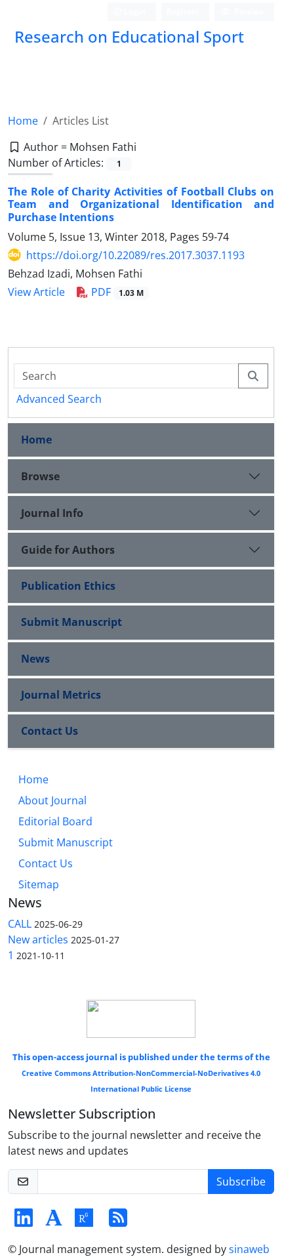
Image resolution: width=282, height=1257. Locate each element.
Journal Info (52, 513)
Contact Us (49, 731)
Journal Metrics (61, 695)
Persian (248, 11)
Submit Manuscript (71, 622)
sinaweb (249, 1249)
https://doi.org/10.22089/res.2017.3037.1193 (135, 255)
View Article (36, 292)
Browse (40, 476)
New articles (38, 939)
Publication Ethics (68, 586)
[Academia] (54, 1221)
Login (134, 11)
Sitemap (38, 884)
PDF (116, 292)
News (35, 658)
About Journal (52, 800)
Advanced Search (59, 399)
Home (23, 120)
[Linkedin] (23, 1221)
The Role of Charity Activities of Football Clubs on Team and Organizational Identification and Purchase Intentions (141, 204)
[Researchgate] (84, 1221)
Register (183, 11)
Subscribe (241, 1181)
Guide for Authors (68, 550)
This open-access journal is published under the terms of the (141, 1072)
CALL (19, 924)
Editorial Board (55, 821)
